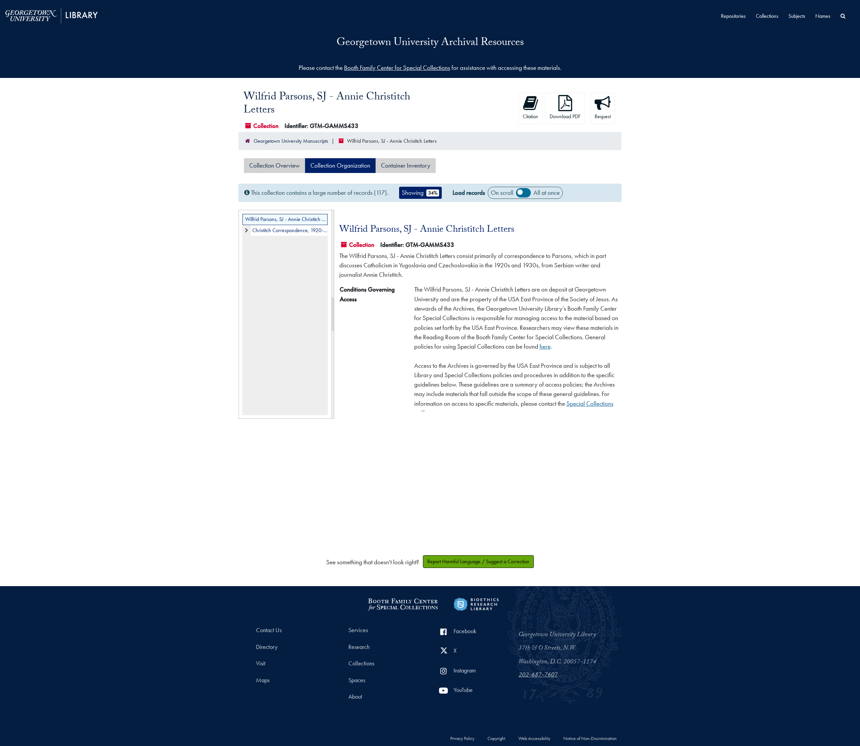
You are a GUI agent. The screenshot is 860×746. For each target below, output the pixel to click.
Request (603, 116)
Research (359, 647)
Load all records (523, 193)
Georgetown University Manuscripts (291, 140)
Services (358, 630)
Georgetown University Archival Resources (430, 43)
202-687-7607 (538, 675)
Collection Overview (274, 165)
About (355, 696)
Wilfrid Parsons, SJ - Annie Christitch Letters (286, 219)
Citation (530, 116)
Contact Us (269, 630)
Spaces (356, 680)
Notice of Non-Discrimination (590, 738)
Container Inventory (405, 165)
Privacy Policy (462, 738)
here (545, 346)
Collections (767, 15)
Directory (266, 647)
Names (822, 15)
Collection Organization (340, 165)
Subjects (796, 15)
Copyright (496, 738)
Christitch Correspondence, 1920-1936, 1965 (290, 230)
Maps (262, 680)
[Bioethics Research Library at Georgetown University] (476, 603)
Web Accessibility (534, 738)
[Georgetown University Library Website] (51, 15)
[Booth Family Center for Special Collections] (403, 603)
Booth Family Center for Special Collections (397, 67)
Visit (260, 663)
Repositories (733, 15)
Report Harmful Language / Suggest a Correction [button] (478, 561)
